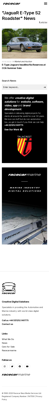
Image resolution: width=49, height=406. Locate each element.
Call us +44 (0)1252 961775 (15, 320)
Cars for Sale (8, 346)
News (4, 343)
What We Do (8, 339)
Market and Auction (23, 61)
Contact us (7, 324)
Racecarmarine (9, 350)
